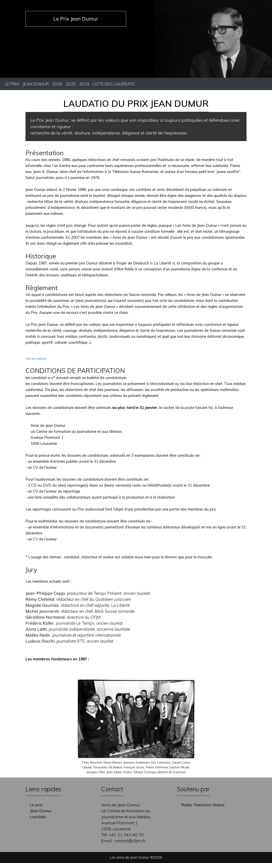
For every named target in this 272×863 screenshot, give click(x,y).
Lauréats (38, 816)
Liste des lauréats (114, 83)
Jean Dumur (36, 83)
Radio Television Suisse (203, 804)
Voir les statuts (36, 358)
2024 (84, 83)
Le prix (12, 83)
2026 (57, 83)
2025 (71, 83)
